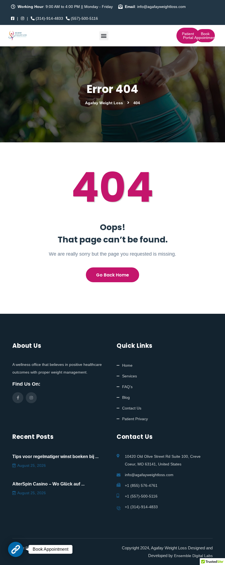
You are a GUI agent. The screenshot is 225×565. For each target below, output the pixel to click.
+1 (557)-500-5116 (141, 496)
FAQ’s (127, 387)
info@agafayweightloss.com (149, 475)
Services (129, 376)
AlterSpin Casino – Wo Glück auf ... (48, 484)
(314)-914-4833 (49, 18)
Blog (126, 397)
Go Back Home (112, 275)
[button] (103, 35)
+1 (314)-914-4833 (141, 507)
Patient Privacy (135, 419)
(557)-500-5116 (84, 18)
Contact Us (131, 408)
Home (127, 365)
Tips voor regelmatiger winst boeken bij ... (55, 456)
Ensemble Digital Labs (193, 555)
